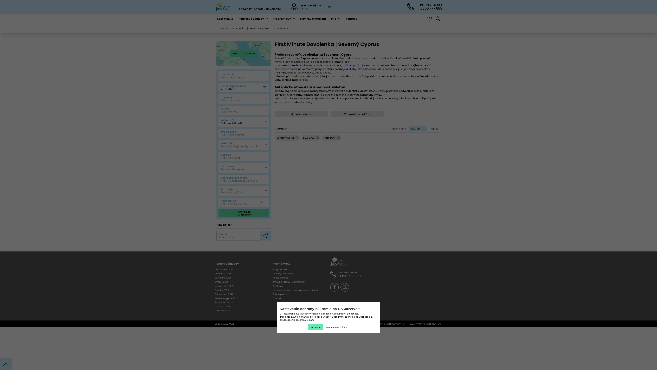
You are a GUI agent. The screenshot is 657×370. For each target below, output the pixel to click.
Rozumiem (315, 327)
